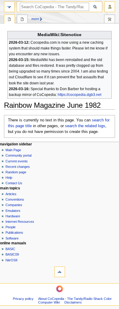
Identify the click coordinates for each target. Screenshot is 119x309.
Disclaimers (73, 302)
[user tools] (109, 7)
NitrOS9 (11, 260)
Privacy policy (23, 299)
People (10, 227)
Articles (10, 194)
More (35, 19)
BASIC (10, 249)
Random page (15, 172)
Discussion (22, 20)
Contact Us (13, 183)
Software (12, 238)
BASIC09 (12, 254)
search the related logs (85, 126)
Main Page (13, 150)
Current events (16, 161)
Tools (109, 20)
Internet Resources (19, 221)
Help (8, 177)
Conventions (14, 199)
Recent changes (17, 166)
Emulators (12, 210)
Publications (14, 232)
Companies (13, 205)
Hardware (12, 216)
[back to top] (59, 272)
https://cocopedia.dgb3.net (79, 95)
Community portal (18, 155)
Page (9, 20)
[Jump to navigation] (9, 7)
